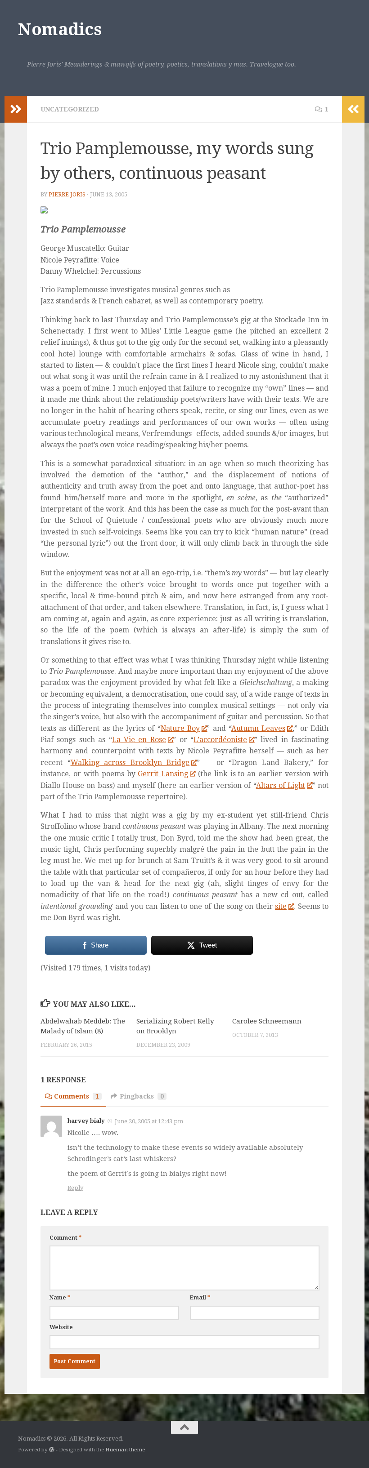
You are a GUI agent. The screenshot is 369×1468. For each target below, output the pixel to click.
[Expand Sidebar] (15, 109)
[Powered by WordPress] (51, 1449)
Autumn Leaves (258, 728)
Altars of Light (281, 785)
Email (200, 1298)
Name (60, 1298)
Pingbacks (142, 1096)
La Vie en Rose (139, 739)
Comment (65, 1238)
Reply (75, 1187)
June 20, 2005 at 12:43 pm (149, 1121)
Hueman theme (125, 1449)
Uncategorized (69, 109)
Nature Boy (180, 728)
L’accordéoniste (220, 739)
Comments (76, 1096)
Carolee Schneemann (267, 1021)
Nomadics (59, 29)
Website (61, 1327)
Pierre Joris (67, 194)
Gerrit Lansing (163, 774)
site (281, 906)
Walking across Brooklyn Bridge (130, 762)
